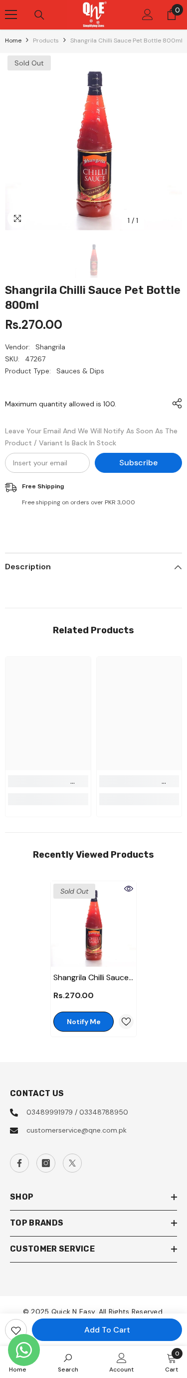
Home (13, 40)
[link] (48, 781)
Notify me (84, 1021)
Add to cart (107, 1330)
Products (46, 40)
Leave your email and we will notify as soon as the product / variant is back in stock (91, 436)
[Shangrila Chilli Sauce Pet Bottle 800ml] (93, 924)
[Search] (39, 15)
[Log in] (147, 14)
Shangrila (50, 346)
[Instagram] (45, 1163)
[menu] (11, 14)
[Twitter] (72, 1163)
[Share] (174, 403)
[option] (93, 141)
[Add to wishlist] (16, 1330)
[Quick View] (128, 888)
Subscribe (138, 462)
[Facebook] (19, 1163)
